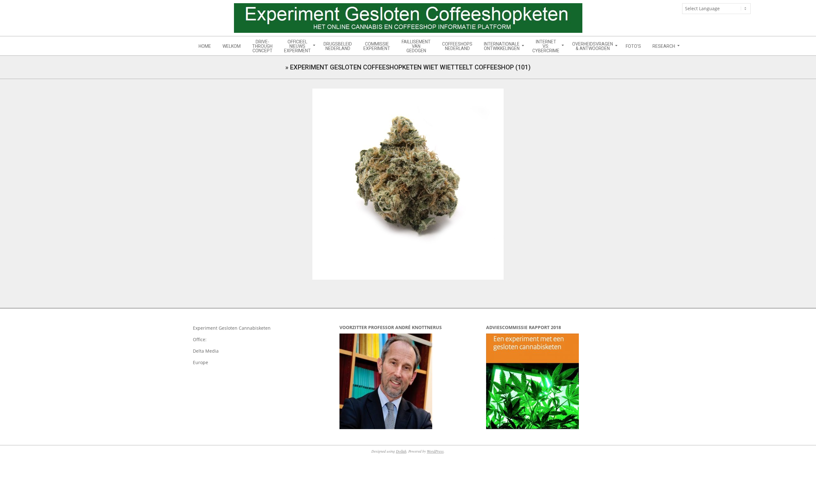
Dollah (401, 451)
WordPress (435, 451)
